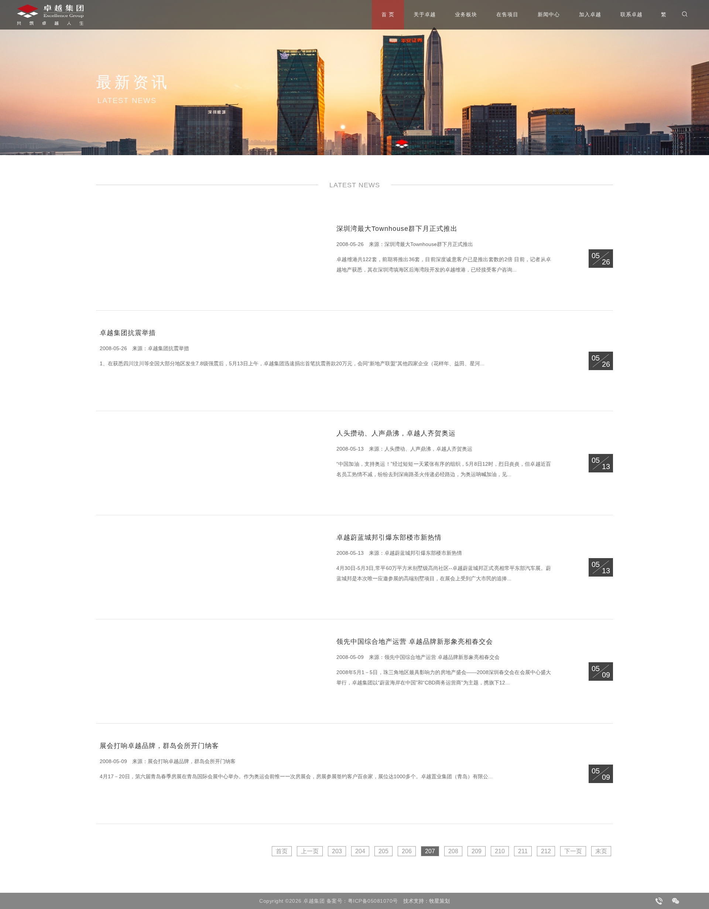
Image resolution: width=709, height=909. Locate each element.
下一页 (573, 851)
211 (523, 851)
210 (500, 851)
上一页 (310, 851)
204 (360, 851)
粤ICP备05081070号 (373, 901)
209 (477, 851)
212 (546, 851)
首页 (282, 851)
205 (383, 851)
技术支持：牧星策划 (426, 901)
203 (337, 851)
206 (407, 851)
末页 (601, 851)
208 (453, 851)
